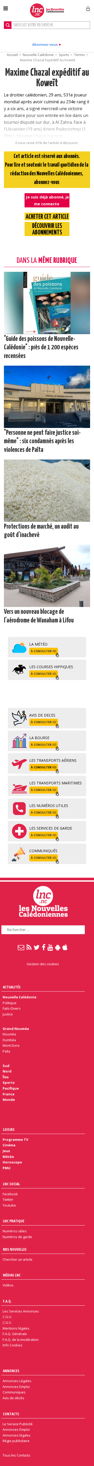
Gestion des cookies (43, 964)
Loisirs (9, 1129)
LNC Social (11, 1183)
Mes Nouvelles (15, 1249)
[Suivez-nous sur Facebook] (44, 947)
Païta (6, 1051)
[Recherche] (7, 25)
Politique (9, 1002)
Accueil (12, 54)
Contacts (11, 1413)
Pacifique (11, 1088)
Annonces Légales (17, 1380)
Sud (6, 1065)
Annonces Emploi (16, 1386)
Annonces (11, 1370)
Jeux (6, 1150)
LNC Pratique (13, 1220)
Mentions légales (16, 1328)
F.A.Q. (7, 1301)
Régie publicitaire (16, 1440)
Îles (6, 1077)
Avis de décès (13, 1398)
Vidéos (8, 1285)
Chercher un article (17, 1259)
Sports (64, 54)
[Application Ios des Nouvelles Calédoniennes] (65, 947)
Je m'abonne (70, 6)
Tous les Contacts (16, 1455)
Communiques (14, 1392)
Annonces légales (17, 1435)
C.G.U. (7, 1316)
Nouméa (9, 1034)
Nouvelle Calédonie (38, 54)
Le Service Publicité (18, 1424)
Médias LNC (12, 1275)
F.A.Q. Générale (15, 1333)
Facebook (10, 1194)
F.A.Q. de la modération (21, 1339)
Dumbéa (9, 1040)
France (8, 1094)
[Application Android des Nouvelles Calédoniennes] (58, 947)
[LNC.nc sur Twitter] (37, 947)
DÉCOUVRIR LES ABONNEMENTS (47, 229)
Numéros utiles (15, 1231)
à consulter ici (43, 651)
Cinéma (9, 1145)
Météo (8, 1156)
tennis (79, 54)
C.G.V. (7, 1322)
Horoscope (12, 1162)
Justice (8, 1014)
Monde (9, 1099)
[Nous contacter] (21, 947)
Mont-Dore (11, 1045)
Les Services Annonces (21, 1311)
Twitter (8, 1199)
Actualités (12, 986)
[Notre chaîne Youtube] (51, 947)
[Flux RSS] (29, 947)
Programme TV (15, 1139)
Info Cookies (12, 1345)
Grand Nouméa (16, 1028)
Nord (7, 1071)
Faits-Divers (12, 1008)
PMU (6, 1168)
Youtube (9, 1205)
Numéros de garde (17, 1236)
